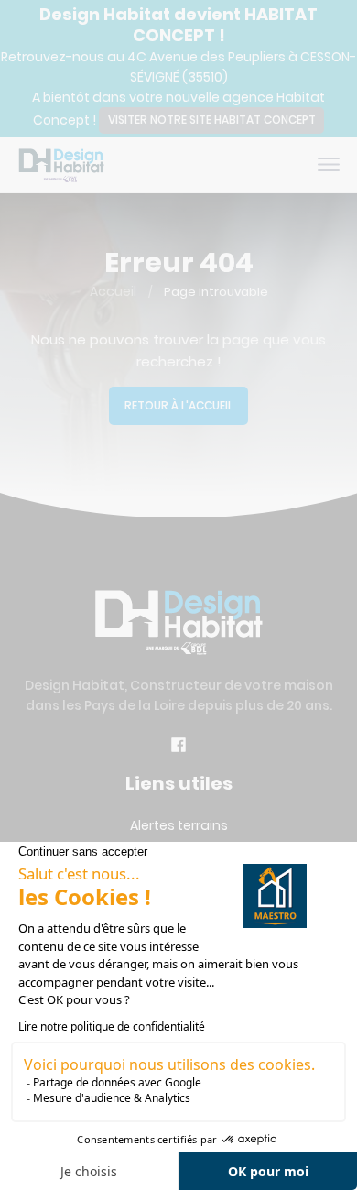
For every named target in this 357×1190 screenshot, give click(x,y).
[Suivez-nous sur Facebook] (178, 747)
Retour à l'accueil (178, 405)
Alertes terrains (179, 825)
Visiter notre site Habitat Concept (212, 119)
